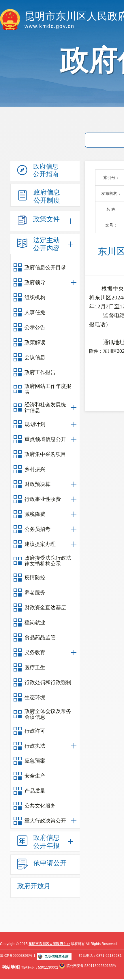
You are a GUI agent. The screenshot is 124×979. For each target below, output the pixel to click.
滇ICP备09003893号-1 (17, 956)
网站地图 (10, 967)
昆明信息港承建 (56, 957)
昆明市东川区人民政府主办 (49, 944)
